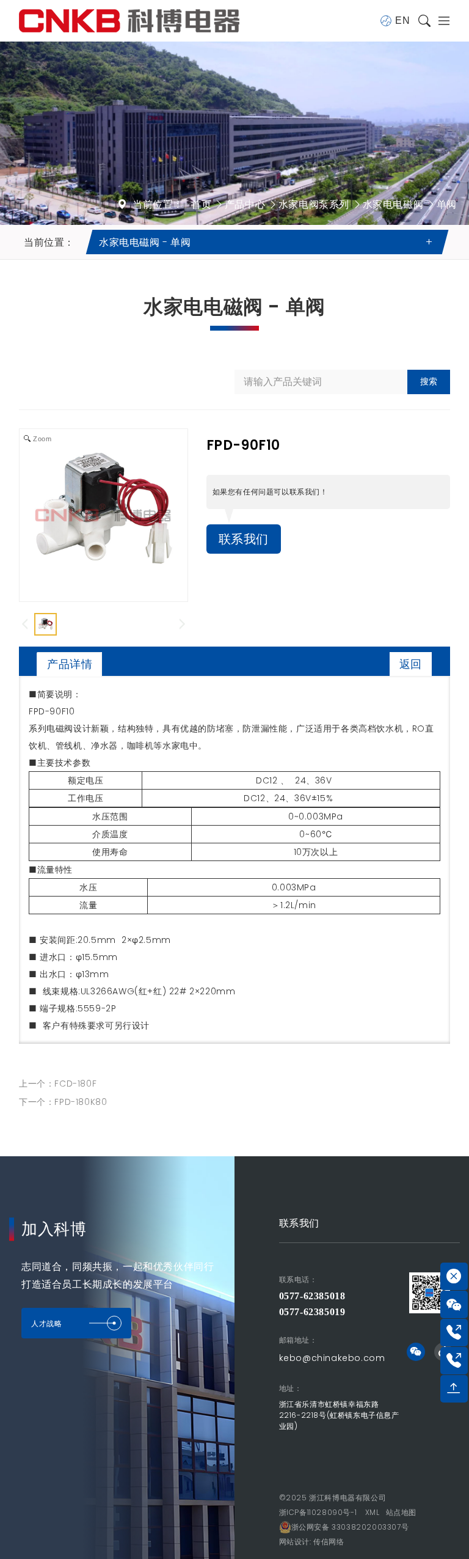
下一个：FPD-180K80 (63, 1102)
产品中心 (245, 204)
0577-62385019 (312, 1312)
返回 (410, 664)
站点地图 (401, 1512)
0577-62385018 (312, 1296)
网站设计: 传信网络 (311, 1541)
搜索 (428, 381)
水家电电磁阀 (393, 204)
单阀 (447, 204)
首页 (201, 204)
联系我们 (244, 539)
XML (372, 1512)
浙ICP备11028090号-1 (318, 1512)
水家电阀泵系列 (313, 204)
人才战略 (46, 1323)
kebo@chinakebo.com (332, 1358)
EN (402, 20)
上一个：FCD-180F (57, 1083)
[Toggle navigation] (440, 20)
